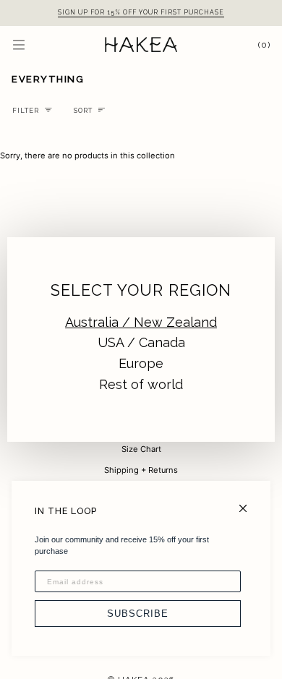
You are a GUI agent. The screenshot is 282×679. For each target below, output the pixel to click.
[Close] (249, 502)
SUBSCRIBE (137, 613)
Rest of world (141, 384)
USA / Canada (141, 342)
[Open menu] (33, 44)
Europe (141, 363)
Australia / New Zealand (141, 322)
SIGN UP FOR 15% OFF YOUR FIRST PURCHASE (141, 12)
